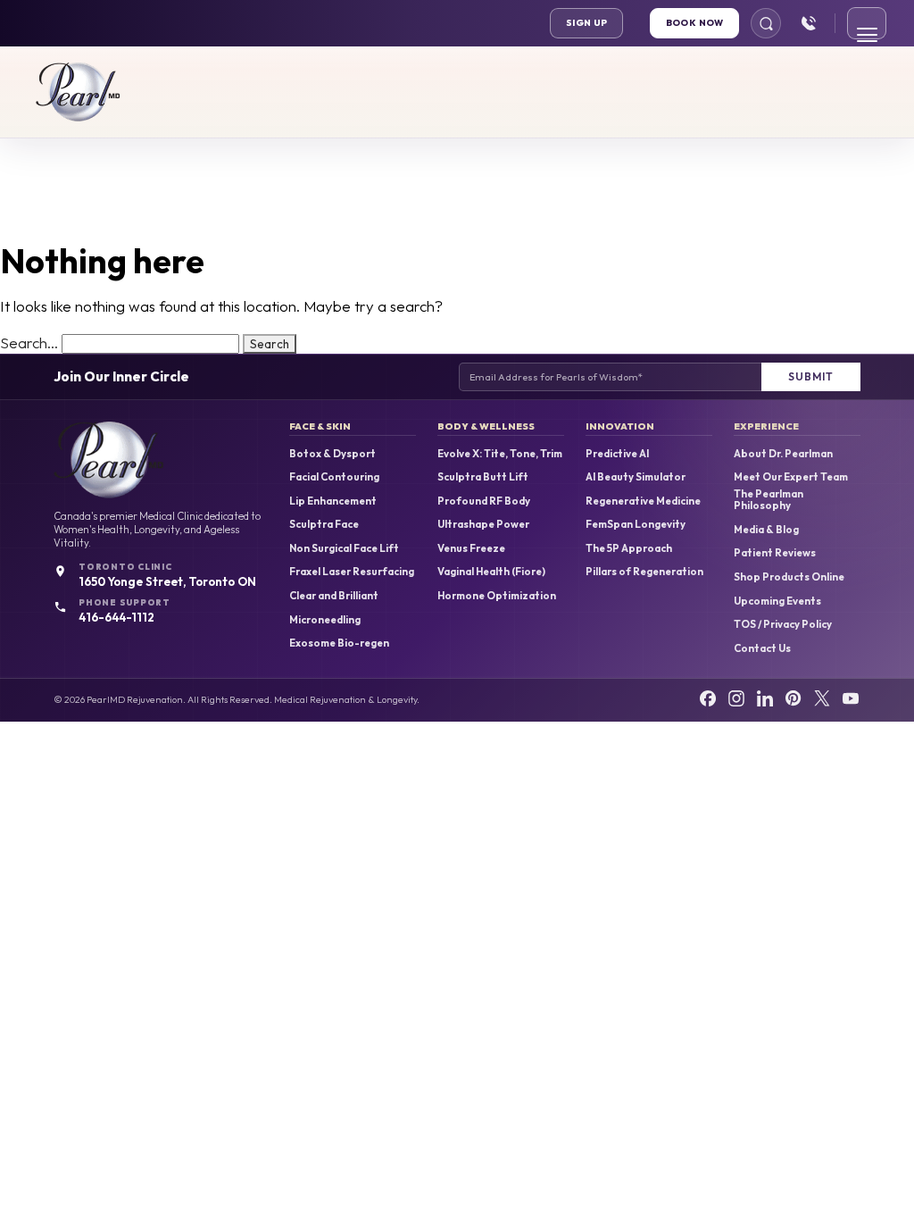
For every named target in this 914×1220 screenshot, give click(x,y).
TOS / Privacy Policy (783, 624)
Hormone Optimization (496, 595)
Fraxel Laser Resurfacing (351, 571)
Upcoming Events (777, 601)
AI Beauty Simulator (636, 477)
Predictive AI (617, 453)
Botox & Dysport (332, 453)
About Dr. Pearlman (783, 453)
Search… (29, 342)
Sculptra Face (324, 524)
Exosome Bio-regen (339, 643)
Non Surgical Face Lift (344, 548)
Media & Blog (766, 529)
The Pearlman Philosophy (768, 500)
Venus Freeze (471, 548)
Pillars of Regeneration (644, 571)
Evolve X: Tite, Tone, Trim (499, 453)
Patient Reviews (775, 553)
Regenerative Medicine (643, 501)
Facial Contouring (334, 477)
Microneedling (325, 620)
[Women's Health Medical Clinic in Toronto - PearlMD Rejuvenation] (78, 92)
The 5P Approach (629, 548)
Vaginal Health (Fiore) (491, 571)
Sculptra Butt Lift (482, 477)
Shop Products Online (789, 577)
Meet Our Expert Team (791, 477)
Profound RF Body (483, 501)
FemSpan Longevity (636, 524)
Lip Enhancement (333, 501)
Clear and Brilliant (333, 595)
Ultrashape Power (483, 524)
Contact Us (762, 648)
